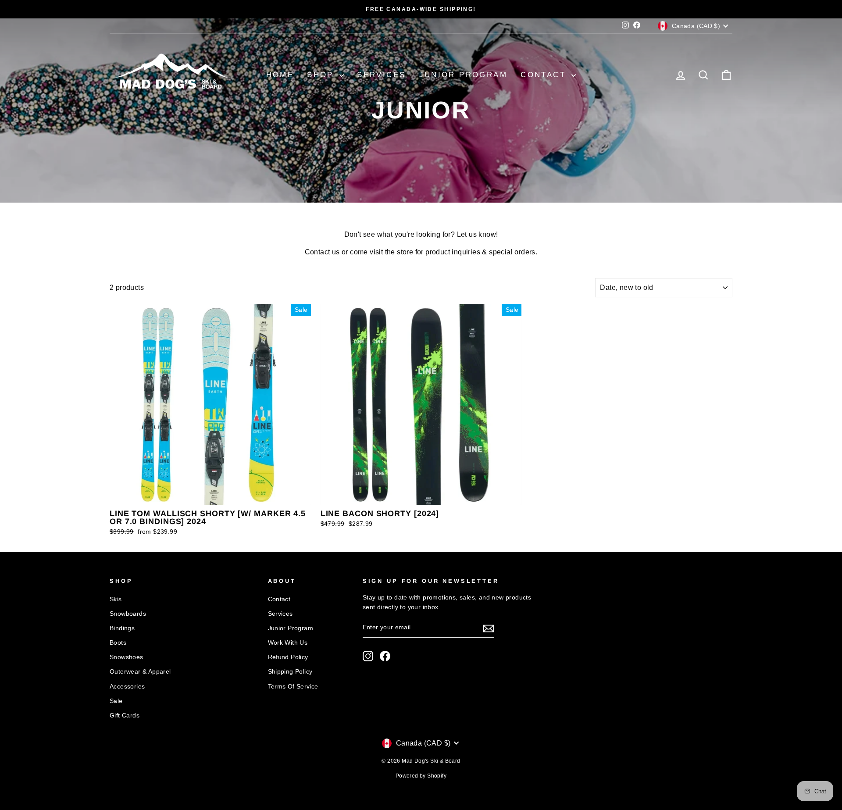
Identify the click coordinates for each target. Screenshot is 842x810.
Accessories (127, 686)
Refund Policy (288, 657)
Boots (118, 642)
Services (381, 75)
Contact (545, 75)
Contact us (322, 252)
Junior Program (463, 75)
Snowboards (128, 613)
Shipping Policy (290, 671)
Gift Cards (124, 715)
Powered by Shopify (421, 776)
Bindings (122, 628)
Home (280, 75)
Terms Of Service (293, 686)
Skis (116, 599)
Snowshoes (126, 657)
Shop (322, 75)
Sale (116, 701)
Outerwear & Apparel (140, 671)
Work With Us (288, 642)
